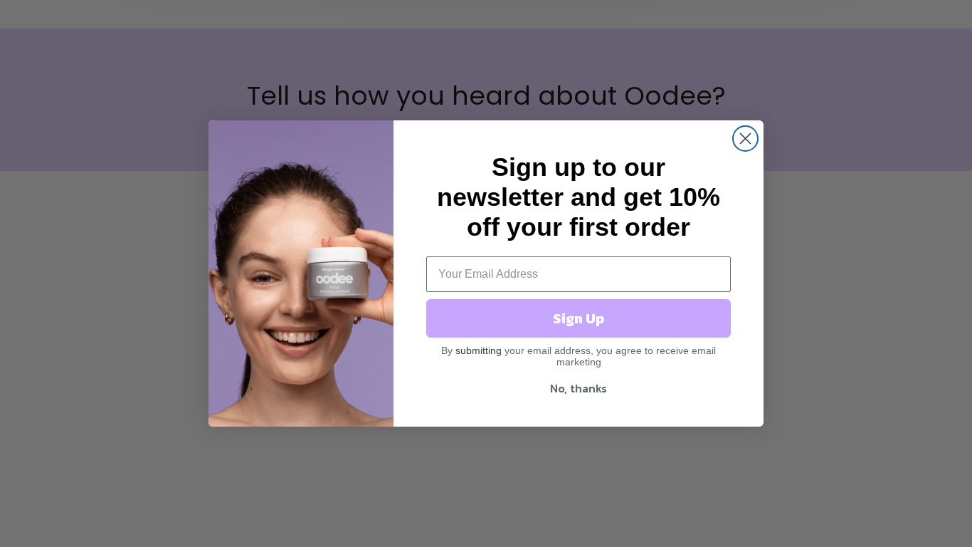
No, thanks (578, 388)
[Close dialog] (745, 138)
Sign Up (578, 318)
